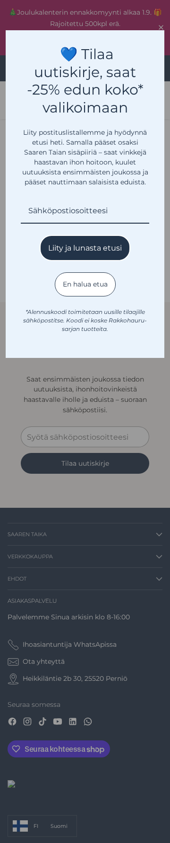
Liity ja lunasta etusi (85, 247)
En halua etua (85, 284)
